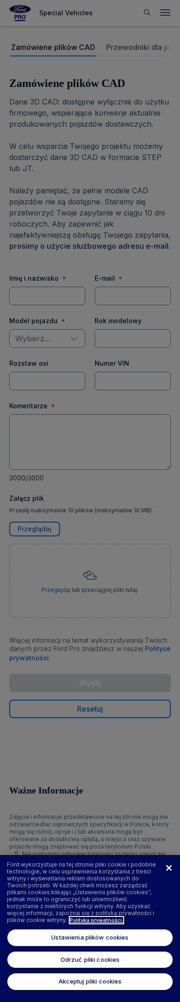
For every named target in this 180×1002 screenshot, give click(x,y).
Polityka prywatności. (96, 920)
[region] (90, 928)
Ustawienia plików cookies (89, 937)
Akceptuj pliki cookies (90, 981)
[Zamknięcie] (169, 868)
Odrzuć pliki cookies (90, 959)
